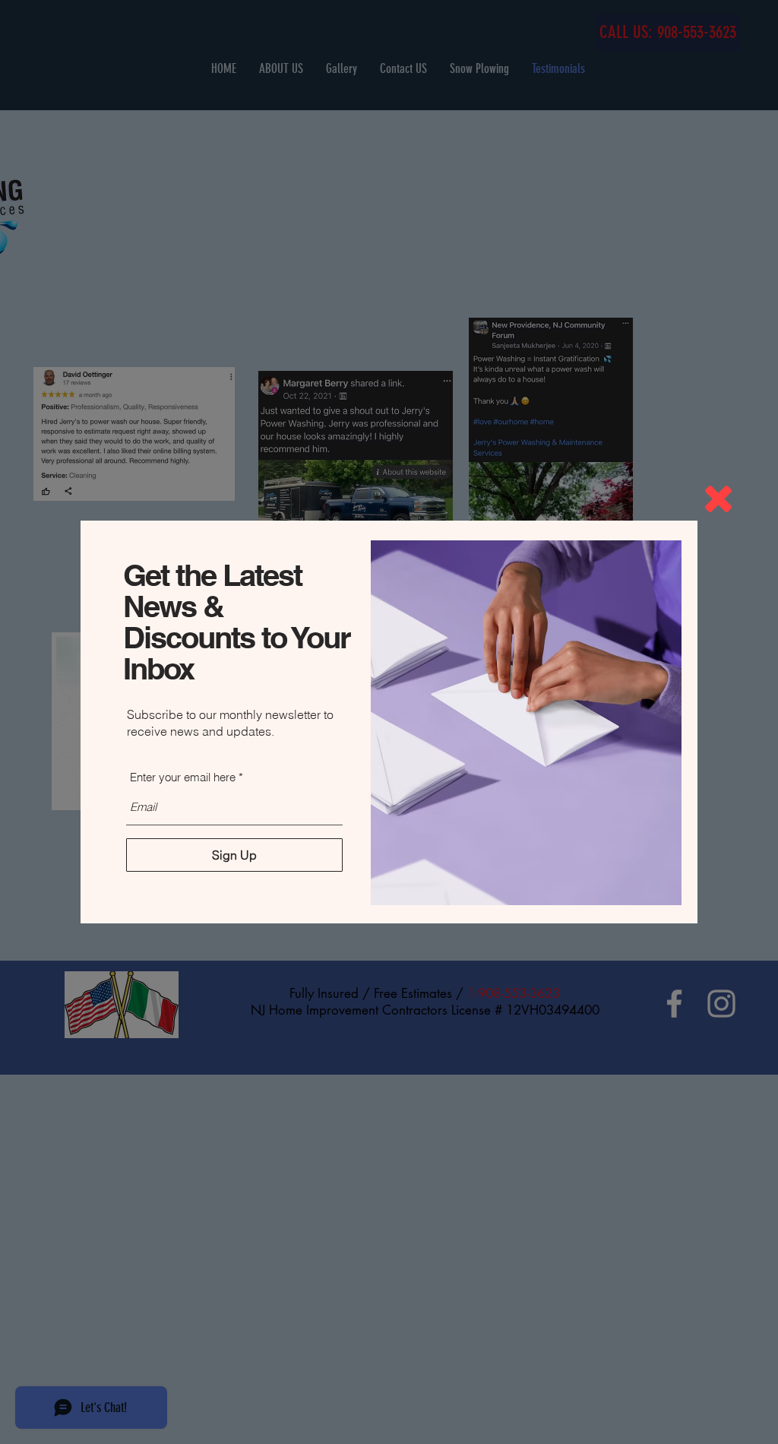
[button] (718, 499)
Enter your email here (183, 777)
